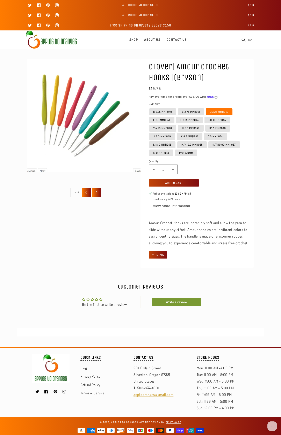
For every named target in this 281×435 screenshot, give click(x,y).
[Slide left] (86, 192)
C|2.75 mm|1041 (191, 111)
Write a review (176, 302)
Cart (251, 39)
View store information (171, 206)
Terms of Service (92, 393)
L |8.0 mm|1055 (162, 144)
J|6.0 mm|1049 (162, 136)
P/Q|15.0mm (186, 152)
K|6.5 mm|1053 (189, 136)
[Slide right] (96, 192)
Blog (83, 368)
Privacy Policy (90, 376)
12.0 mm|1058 (161, 152)
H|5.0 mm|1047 (191, 128)
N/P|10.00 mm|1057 (224, 144)
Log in (250, 5)
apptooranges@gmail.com (153, 394)
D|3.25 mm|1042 (219, 111)
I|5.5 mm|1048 (217, 128)
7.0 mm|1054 (215, 136)
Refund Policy (90, 385)
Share (160, 254)
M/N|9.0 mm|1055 (192, 144)
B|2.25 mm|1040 (162, 111)
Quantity (153, 161)
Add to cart (174, 182)
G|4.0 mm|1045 (217, 120)
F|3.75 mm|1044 (189, 120)
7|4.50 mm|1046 (162, 128)
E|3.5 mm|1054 (161, 120)
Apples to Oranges (124, 422)
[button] (243, 39)
